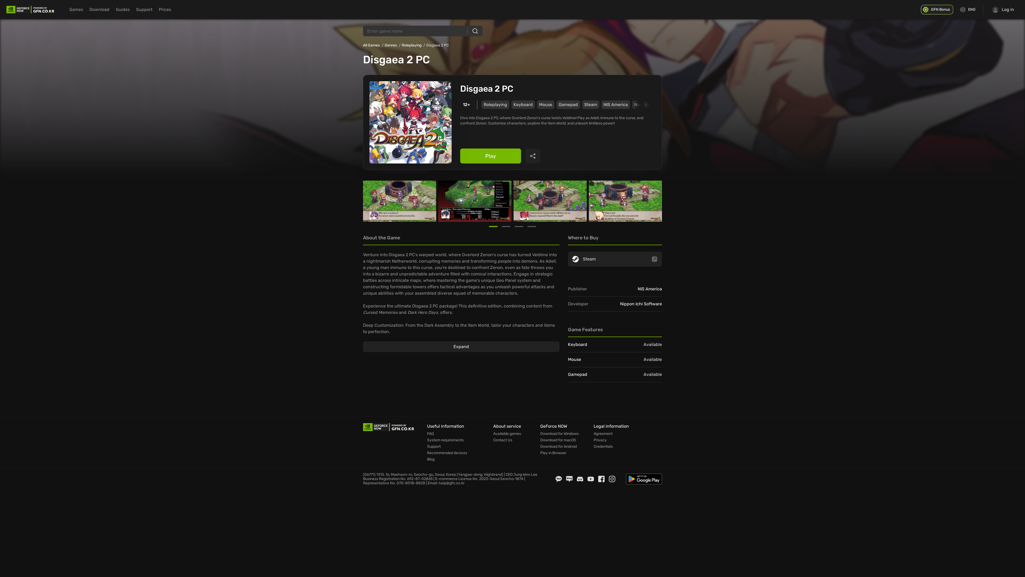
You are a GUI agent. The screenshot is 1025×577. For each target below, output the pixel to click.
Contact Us (502, 440)
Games (76, 9)
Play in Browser (553, 453)
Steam (590, 104)
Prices (165, 9)
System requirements (445, 440)
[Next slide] (639, 104)
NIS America (616, 104)
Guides (123, 9)
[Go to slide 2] (506, 226)
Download (99, 9)
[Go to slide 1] (493, 226)
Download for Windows (559, 434)
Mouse (545, 104)
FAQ (430, 434)
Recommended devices (447, 453)
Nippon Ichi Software (641, 303)
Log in (1008, 9)
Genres (391, 45)
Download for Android (558, 447)
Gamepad (568, 104)
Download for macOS (558, 440)
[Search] (475, 31)
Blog (431, 459)
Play (490, 156)
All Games (371, 45)
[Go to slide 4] (531, 226)
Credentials (603, 447)
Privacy (600, 440)
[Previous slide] (369, 201)
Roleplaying (411, 45)
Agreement (603, 434)
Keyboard (523, 104)
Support (144, 9)
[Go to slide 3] (518, 226)
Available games (507, 434)
